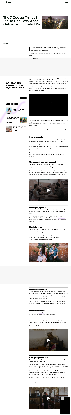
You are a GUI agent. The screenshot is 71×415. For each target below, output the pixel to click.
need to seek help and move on (48, 374)
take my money (61, 217)
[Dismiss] (69, 397)
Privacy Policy (8, 93)
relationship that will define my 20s (45, 47)
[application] (48, 190)
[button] (48, 190)
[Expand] (62, 397)
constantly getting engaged (42, 122)
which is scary (55, 295)
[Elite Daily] (7, 2)
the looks (62, 148)
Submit (23, 98)
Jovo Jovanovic (65, 39)
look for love (41, 312)
